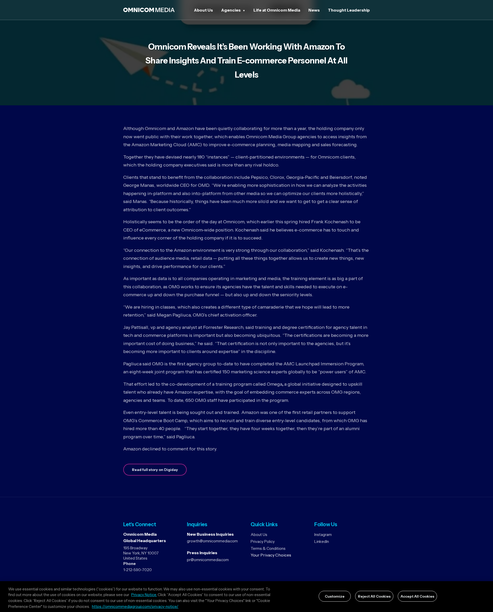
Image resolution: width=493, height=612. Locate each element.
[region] (246, 596)
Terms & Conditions (268, 548)
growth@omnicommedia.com (212, 541)
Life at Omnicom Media (276, 10)
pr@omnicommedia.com (208, 559)
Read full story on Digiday (155, 469)
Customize (335, 596)
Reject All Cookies (374, 596)
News (314, 10)
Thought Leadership (349, 10)
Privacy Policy (263, 541)
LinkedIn (321, 541)
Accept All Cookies (417, 596)
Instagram (323, 534)
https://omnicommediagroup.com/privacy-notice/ (135, 606)
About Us (203, 10)
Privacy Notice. (144, 594)
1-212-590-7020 (137, 569)
